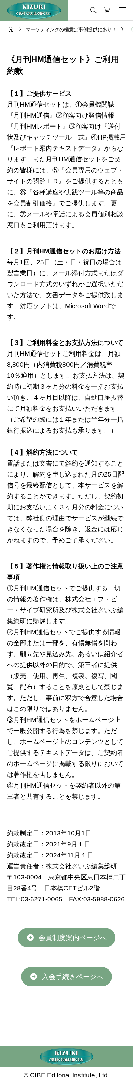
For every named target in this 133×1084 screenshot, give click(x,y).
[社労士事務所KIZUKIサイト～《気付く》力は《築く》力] (34, 10)
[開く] (122, 10)
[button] (66, 937)
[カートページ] (107, 10)
